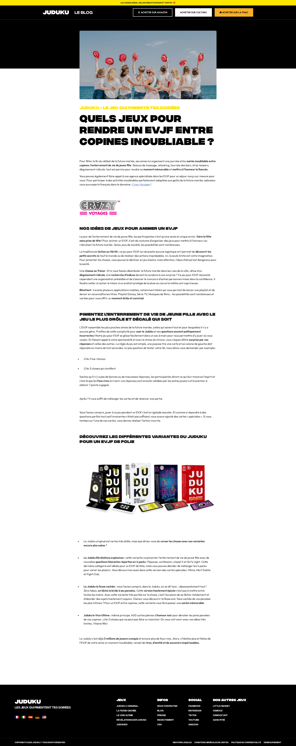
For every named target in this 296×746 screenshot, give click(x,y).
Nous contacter (167, 706)
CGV (159, 724)
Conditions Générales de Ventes (211, 742)
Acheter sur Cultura (193, 12)
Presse (161, 715)
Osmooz (218, 710)
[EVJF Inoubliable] (99, 205)
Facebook (194, 706)
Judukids (121, 724)
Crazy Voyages (141, 184)
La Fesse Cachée (126, 710)
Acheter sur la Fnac (235, 12)
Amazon (193, 724)
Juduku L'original (127, 706)
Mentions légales (182, 742)
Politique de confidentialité (246, 742)
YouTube (193, 719)
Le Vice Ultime (124, 715)
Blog (160, 710)
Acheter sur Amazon (153, 12)
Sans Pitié (219, 719)
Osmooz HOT (220, 715)
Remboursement (272, 742)
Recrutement (165, 719)
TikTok (192, 715)
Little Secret (221, 706)
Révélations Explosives (131, 719)
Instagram (194, 710)
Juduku (56, 11)
